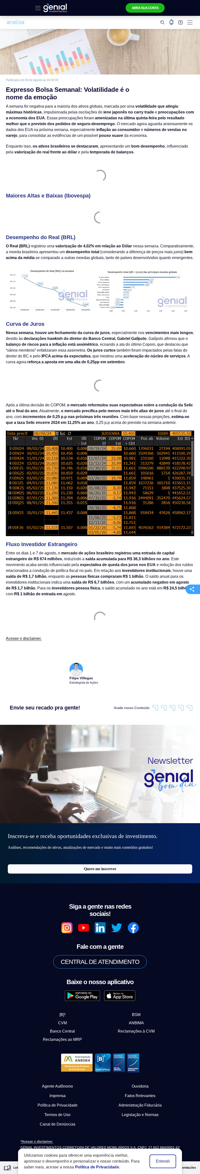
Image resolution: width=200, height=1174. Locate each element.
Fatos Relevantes (140, 1083)
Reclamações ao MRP (67, 1027)
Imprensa (57, 1083)
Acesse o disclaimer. (22, 632)
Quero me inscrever (100, 863)
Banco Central (66, 1018)
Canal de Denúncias (57, 1111)
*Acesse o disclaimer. (49, 1129)
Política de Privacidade (57, 1092)
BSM (132, 1002)
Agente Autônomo (57, 1073)
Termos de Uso (57, 1102)
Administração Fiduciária (140, 1092)
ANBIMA (132, 1010)
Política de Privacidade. (93, 1167)
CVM (66, 1010)
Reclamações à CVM (132, 1018)
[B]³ (67, 1002)
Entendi (163, 1161)
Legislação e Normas (140, 1102)
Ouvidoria (140, 1073)
